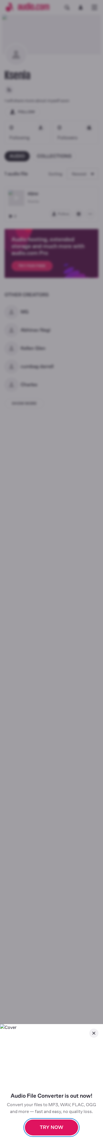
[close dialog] (93, 1033)
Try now (51, 1127)
